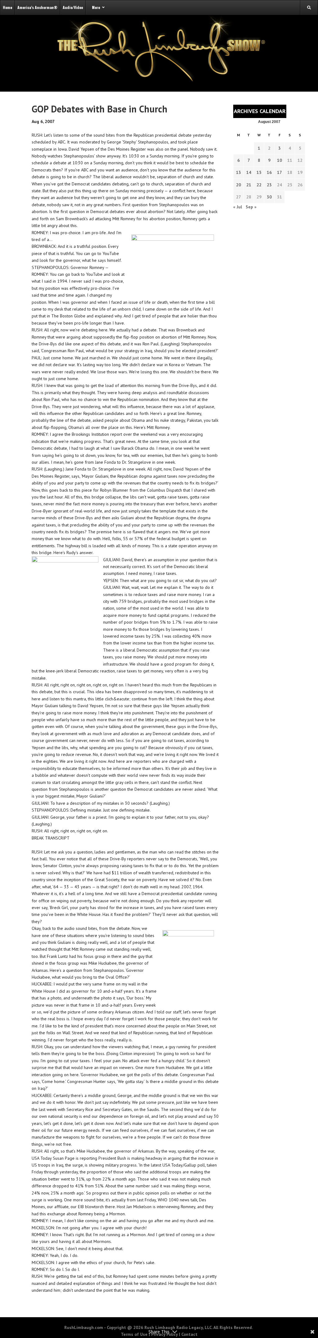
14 (248, 172)
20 (238, 185)
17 (279, 172)
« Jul (237, 207)
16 (269, 172)
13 (238, 172)
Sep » (251, 207)
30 (269, 197)
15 (259, 172)
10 (279, 160)
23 (269, 185)
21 (248, 185)
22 (259, 185)
